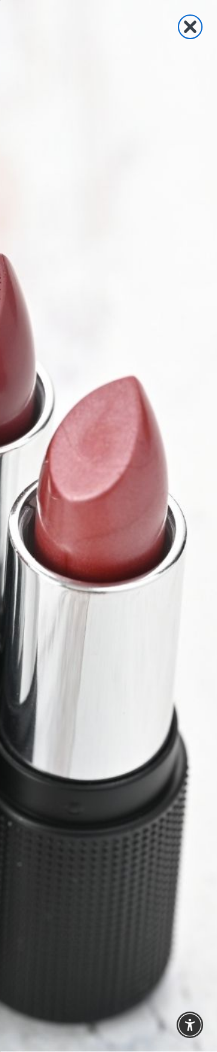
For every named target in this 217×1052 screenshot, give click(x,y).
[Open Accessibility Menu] (190, 1025)
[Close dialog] (190, 27)
